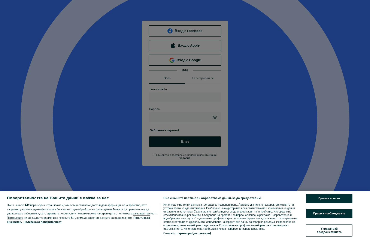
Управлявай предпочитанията (329, 230)
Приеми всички (329, 198)
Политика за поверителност (42, 222)
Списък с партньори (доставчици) (187, 233)
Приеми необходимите (329, 213)
